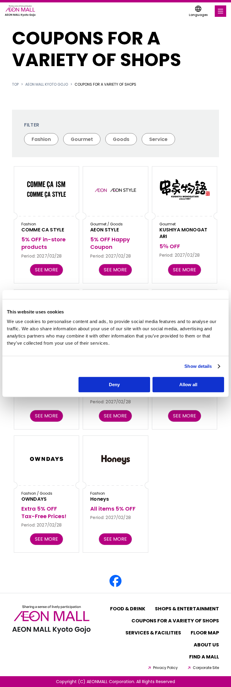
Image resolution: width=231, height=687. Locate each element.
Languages (198, 15)
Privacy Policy (165, 667)
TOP (15, 84)
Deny (114, 384)
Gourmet (82, 139)
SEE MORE (46, 269)
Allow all (188, 384)
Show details (198, 366)
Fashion (41, 139)
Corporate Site (206, 667)
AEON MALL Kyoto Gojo (46, 84)
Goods (121, 139)
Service (158, 139)
